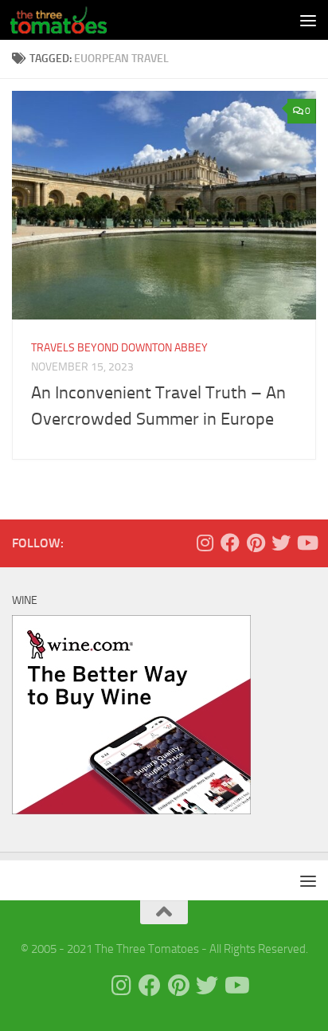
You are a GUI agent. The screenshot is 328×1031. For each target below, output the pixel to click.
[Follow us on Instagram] (204, 542)
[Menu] (308, 20)
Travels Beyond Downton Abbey (119, 348)
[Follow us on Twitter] (281, 542)
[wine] (131, 810)
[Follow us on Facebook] (230, 542)
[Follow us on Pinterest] (255, 542)
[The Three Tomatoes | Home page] (74, 19)
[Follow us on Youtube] (306, 542)
